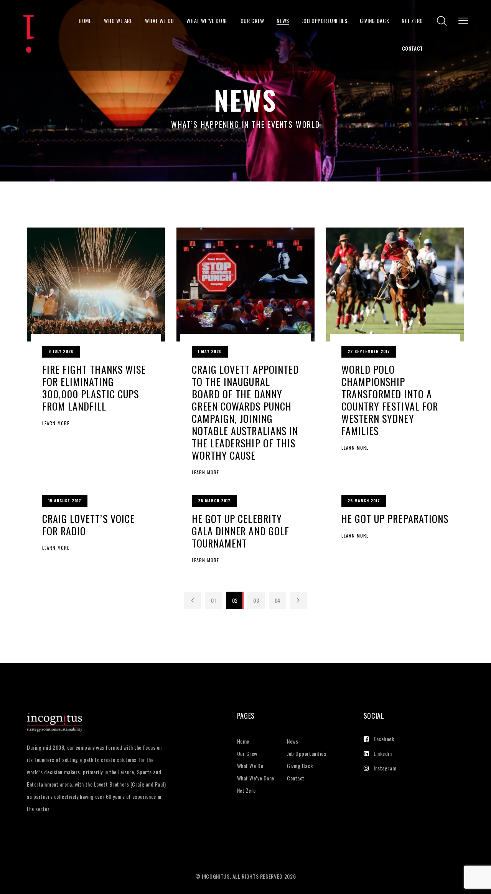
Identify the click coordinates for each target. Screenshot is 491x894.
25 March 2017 (214, 500)
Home (85, 20)
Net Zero (412, 20)
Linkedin (383, 753)
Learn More (55, 423)
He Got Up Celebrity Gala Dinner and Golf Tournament (240, 531)
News (283, 20)
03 (256, 600)
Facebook (384, 739)
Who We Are (118, 20)
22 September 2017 (369, 351)
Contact (412, 48)
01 (213, 600)
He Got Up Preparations (394, 518)
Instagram (385, 768)
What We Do (159, 20)
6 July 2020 (61, 351)
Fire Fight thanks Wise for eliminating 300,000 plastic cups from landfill (94, 388)
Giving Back (374, 20)
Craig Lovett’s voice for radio (88, 524)
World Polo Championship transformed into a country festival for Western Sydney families (389, 400)
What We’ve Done (207, 20)
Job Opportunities (325, 20)
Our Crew (252, 20)
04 (277, 600)
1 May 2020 (210, 351)
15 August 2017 (64, 500)
